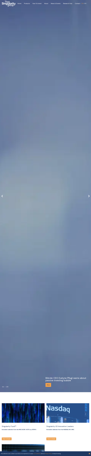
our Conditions (37, 453)
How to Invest (37, 3)
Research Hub (67, 3)
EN (83, 3)
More (48, 385)
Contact (77, 3)
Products (27, 3)
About (46, 3)
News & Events (56, 3)
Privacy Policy (48, 453)
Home (19, 3)
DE (86, 3)
